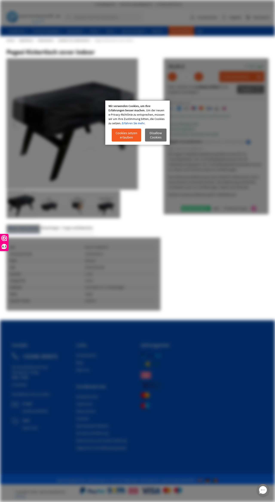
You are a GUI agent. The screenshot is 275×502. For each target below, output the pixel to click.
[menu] (139, 31)
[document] (137, 122)
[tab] (23, 229)
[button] (15, 124)
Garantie (82, 418)
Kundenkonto (207, 17)
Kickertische (45, 40)
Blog (79, 362)
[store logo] (33, 16)
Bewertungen (50, 228)
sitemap (20, 496)
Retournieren (86, 411)
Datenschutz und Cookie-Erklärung (101, 440)
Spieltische (26, 40)
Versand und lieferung (92, 433)
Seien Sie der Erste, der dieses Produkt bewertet (199, 116)
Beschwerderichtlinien (92, 426)
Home (10, 40)
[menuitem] (18, 31)
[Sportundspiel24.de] (208, 480)
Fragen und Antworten (77, 228)
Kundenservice (87, 396)
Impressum (84, 404)
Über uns (82, 370)
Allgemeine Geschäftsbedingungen (101, 448)
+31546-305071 (40, 356)
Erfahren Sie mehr (133, 123)
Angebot (247, 89)
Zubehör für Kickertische (73, 40)
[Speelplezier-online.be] (215, 480)
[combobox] (103, 17)
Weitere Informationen (23, 228)
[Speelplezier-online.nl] (201, 480)
